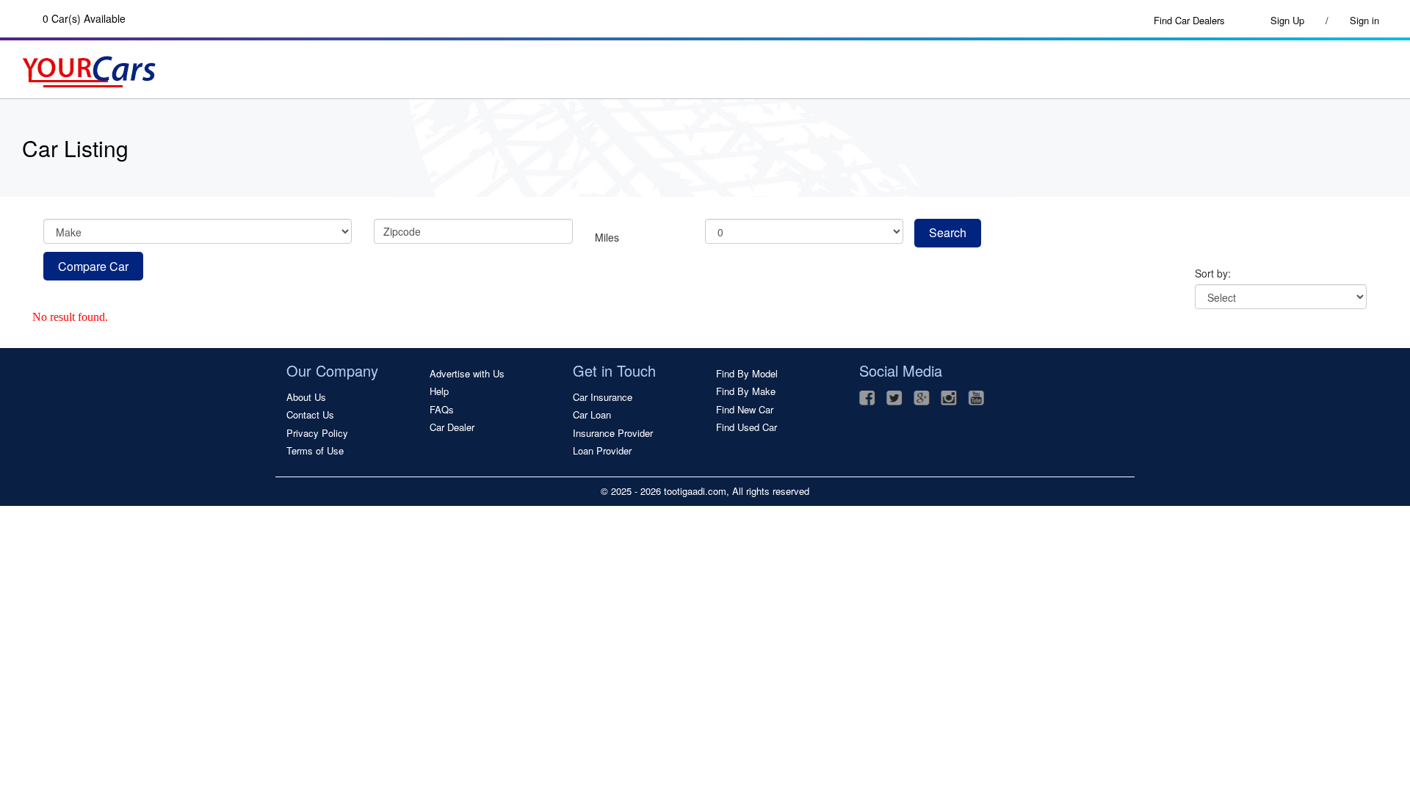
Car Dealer (452, 427)
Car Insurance (602, 397)
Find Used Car (746, 427)
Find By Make (746, 391)
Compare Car (93, 266)
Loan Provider (602, 450)
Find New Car (744, 409)
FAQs (442, 409)
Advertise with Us (467, 373)
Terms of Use (315, 450)
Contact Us (310, 414)
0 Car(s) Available (84, 18)
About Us (306, 397)
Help (439, 391)
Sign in (1364, 20)
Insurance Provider (613, 433)
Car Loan (592, 414)
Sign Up (1293, 20)
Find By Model (747, 373)
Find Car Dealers (1189, 20)
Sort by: (1213, 273)
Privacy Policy (317, 433)
